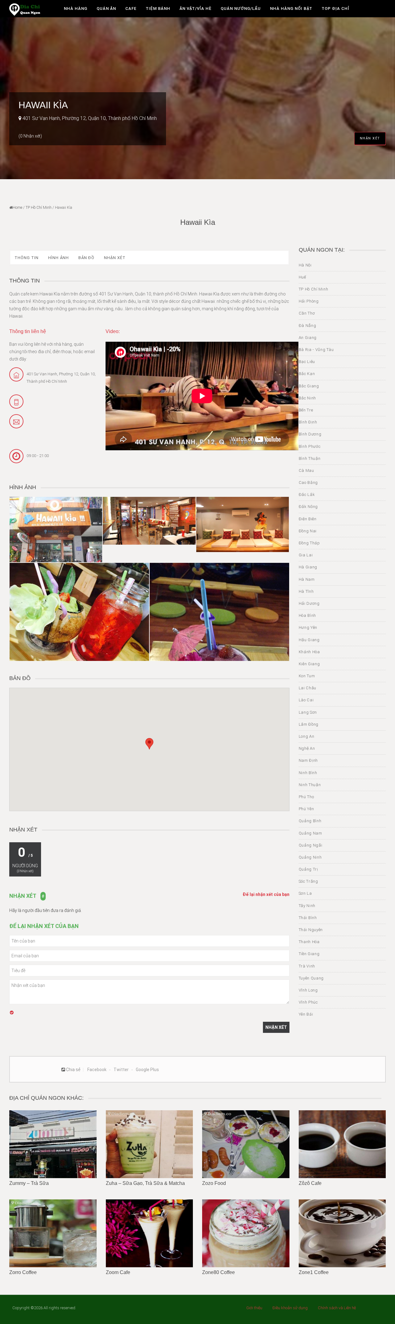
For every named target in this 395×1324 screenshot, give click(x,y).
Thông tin (27, 257)
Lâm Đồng (309, 724)
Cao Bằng (308, 482)
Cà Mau (306, 470)
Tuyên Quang (311, 978)
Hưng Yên (308, 627)
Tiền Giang (309, 953)
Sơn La (305, 893)
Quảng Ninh (310, 857)
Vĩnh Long (308, 990)
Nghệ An (307, 748)
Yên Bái (306, 1014)
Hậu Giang (309, 639)
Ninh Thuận (310, 784)
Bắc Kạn (307, 373)
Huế (302, 277)
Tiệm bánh (158, 8)
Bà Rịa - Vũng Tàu (316, 349)
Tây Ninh (307, 905)
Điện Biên (308, 519)
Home (17, 207)
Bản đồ (86, 257)
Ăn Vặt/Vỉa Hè (195, 8)
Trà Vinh (307, 966)
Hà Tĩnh (306, 591)
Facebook (96, 1069)
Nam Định (308, 760)
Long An (306, 736)
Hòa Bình (307, 615)
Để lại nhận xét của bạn (266, 894)
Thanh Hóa (309, 941)
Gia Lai (306, 555)
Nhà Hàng (75, 8)
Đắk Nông (308, 506)
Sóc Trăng (308, 881)
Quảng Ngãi (310, 845)
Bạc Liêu (307, 361)
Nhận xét (370, 138)
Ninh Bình (308, 772)
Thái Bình (308, 917)
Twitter (121, 1069)
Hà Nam (307, 579)
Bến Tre (306, 410)
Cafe (130, 8)
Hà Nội (305, 265)
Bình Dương (310, 434)
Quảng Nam (310, 833)
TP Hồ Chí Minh (39, 207)
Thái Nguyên (311, 929)
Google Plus (147, 1069)
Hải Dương (309, 603)
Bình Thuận (310, 458)
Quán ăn (106, 8)
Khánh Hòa (309, 652)
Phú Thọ (306, 796)
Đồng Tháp (309, 543)
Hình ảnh (58, 257)
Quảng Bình (310, 821)
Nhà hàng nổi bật (291, 8)
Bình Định (308, 422)
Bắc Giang (309, 386)
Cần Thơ (307, 313)
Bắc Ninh (307, 398)
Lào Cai (306, 700)
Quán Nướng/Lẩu (241, 8)
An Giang (308, 337)
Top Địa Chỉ (335, 8)
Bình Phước (310, 446)
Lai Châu (308, 688)
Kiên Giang (309, 664)
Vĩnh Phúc (308, 1002)
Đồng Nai (308, 531)
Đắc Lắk (307, 494)
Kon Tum (307, 676)
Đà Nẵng (307, 325)
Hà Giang (308, 567)
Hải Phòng (309, 301)
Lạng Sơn (308, 712)
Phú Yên (306, 808)
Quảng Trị (308, 869)
